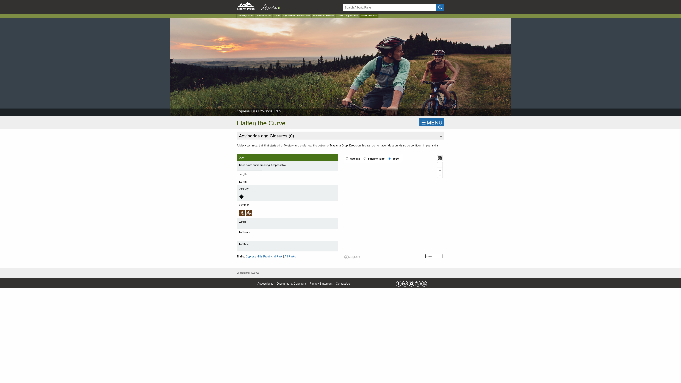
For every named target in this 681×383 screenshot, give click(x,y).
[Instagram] (411, 283)
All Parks (290, 256)
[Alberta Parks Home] (248, 6)
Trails (340, 16)
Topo (396, 158)
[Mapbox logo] (352, 257)
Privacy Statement (320, 283)
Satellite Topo (376, 158)
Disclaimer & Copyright (291, 283)
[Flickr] (405, 283)
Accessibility (265, 283)
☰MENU (431, 122)
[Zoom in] (439, 165)
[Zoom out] (439, 170)
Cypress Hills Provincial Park (296, 16)
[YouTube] (424, 283)
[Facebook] (399, 283)
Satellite (355, 158)
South (277, 16)
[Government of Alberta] (269, 6)
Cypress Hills (352, 16)
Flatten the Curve (369, 16)
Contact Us (343, 283)
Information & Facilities (323, 16)
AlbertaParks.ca (264, 16)
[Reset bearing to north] (439, 175)
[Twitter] (418, 283)
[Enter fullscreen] (439, 158)
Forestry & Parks (246, 16)
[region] (393, 207)
